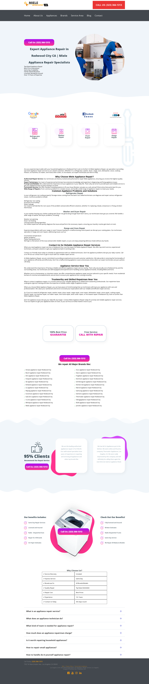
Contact (98, 15)
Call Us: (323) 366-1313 (39, 42)
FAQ (63, 666)
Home (27, 15)
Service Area (77, 15)
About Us (38, 15)
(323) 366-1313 (114, 4)
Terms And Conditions (81, 666)
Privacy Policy (69, 666)
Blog (89, 15)
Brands (64, 15)
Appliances (51, 15)
